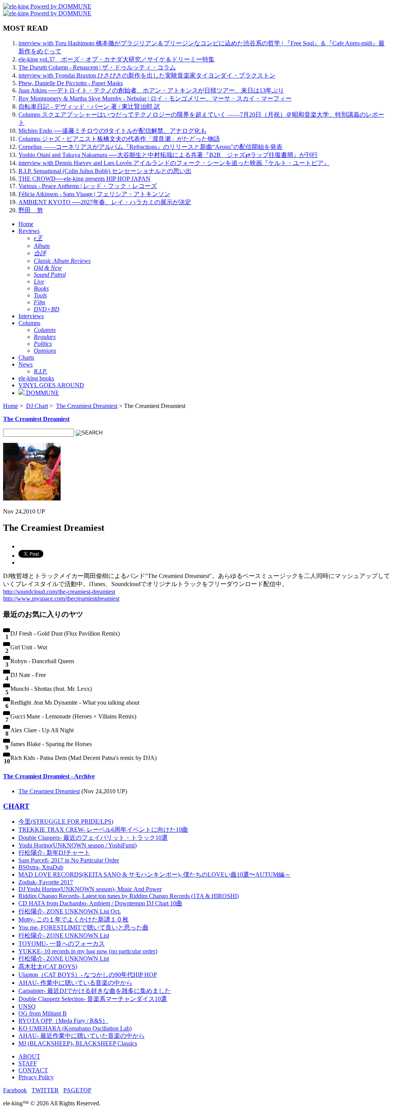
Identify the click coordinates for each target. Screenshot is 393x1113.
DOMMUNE (42, 393)
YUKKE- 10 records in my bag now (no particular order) (87, 951)
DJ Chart (37, 406)
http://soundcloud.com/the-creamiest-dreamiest (59, 591)
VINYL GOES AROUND (51, 385)
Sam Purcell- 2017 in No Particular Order (68, 860)
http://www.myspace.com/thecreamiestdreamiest (61, 598)
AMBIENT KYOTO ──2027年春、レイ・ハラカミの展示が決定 (104, 202)
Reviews (29, 231)
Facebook (15, 1090)
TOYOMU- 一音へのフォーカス (61, 943)
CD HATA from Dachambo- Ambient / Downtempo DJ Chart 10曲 (100, 903)
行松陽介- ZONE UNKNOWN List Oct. (69, 911)
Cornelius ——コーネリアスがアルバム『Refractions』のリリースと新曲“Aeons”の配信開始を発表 (150, 147)
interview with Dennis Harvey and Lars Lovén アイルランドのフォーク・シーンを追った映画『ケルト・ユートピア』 (174, 163)
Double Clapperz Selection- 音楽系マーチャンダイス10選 (92, 999)
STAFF (27, 1063)
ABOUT (29, 1056)
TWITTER (45, 1090)
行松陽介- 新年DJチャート (54, 852)
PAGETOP (77, 1090)
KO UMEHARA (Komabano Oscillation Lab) (75, 1028)
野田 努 (30, 210)
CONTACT (33, 1070)
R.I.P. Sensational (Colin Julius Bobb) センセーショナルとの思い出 (105, 171)
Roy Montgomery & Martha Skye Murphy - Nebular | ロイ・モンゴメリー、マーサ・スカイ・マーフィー (155, 98)
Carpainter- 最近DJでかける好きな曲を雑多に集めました (94, 990)
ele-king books (36, 378)
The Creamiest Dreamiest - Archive (49, 776)
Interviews (31, 316)
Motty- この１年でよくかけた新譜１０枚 (73, 919)
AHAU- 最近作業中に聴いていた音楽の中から (81, 1035)
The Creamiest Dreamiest (86, 406)
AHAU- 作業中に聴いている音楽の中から (75, 982)
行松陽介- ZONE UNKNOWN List (63, 935)
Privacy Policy (36, 1077)
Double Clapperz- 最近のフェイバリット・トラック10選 (93, 837)
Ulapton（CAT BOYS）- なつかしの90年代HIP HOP (87, 974)
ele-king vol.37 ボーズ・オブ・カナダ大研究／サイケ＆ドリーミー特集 (116, 59)
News (25, 364)
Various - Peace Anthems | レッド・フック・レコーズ (87, 186)
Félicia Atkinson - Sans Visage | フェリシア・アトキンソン (94, 194)
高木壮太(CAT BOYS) (47, 966)
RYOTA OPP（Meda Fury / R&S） (63, 1020)
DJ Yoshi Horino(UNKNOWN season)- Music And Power (90, 889)
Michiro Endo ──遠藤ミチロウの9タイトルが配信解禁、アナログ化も (112, 130)
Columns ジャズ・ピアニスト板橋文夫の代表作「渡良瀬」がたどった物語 (119, 138)
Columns (29, 323)
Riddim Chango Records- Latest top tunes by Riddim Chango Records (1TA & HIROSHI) (128, 896)
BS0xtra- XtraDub (40, 867)
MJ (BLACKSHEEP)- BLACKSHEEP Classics (77, 1043)
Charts (26, 357)
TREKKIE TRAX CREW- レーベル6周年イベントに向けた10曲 (103, 829)
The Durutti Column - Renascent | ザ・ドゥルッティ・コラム (97, 67)
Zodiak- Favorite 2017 (45, 882)
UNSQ (27, 1006)
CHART (16, 806)
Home (25, 224)
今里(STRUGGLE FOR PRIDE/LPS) (65, 821)
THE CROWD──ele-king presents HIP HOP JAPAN (84, 178)
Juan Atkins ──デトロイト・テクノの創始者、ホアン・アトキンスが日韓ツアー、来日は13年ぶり (151, 90)
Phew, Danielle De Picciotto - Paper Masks (70, 83)
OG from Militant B (42, 1013)
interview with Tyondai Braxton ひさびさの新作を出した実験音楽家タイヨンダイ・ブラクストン (147, 75)
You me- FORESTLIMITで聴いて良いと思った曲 (83, 927)
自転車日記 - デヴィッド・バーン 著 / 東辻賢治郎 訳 (89, 106)
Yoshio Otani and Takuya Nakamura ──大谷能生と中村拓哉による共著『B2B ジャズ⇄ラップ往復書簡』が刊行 (168, 155)
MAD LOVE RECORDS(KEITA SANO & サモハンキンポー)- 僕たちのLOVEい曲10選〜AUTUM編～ (154, 874)
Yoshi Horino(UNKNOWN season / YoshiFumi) (77, 845)
